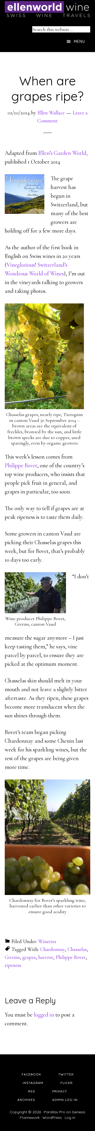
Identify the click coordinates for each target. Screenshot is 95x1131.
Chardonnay (52, 949)
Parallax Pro (54, 1112)
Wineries (47, 941)
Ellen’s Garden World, (63, 153)
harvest (45, 957)
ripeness (13, 965)
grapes (29, 957)
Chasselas (77, 949)
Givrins (12, 957)
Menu (79, 41)
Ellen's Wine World (47, 9)
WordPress (52, 1117)
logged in (44, 1014)
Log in (70, 1117)
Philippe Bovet (21, 465)
